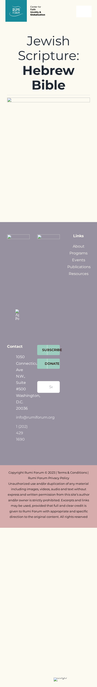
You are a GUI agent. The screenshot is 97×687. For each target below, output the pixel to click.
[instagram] (17, 291)
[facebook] (17, 271)
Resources (79, 273)
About (79, 246)
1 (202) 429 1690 (22, 433)
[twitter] (17, 281)
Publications (79, 267)
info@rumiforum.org (23, 417)
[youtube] (17, 301)
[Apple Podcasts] (17, 314)
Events (78, 260)
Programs (78, 253)
